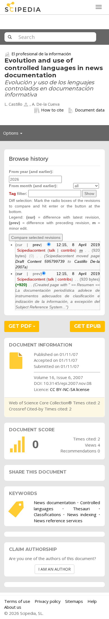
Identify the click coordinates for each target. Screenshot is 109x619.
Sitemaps (74, 601)
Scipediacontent (31, 250)
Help (92, 601)
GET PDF (20, 326)
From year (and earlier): (31, 171)
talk (52, 250)
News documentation (54, 502)
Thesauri (81, 508)
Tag (12, 193)
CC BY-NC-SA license (69, 389)
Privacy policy (48, 601)
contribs (68, 250)
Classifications (47, 514)
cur (19, 273)
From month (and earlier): (33, 186)
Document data (90, 110)
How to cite (52, 110)
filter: (18, 193)
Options (14, 134)
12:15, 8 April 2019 (78, 244)
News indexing (81, 514)
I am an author (54, 569)
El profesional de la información (41, 53)
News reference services (58, 520)
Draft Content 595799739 (40, 261)
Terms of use (17, 601)
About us (12, 607)
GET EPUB (87, 326)
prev (37, 244)
